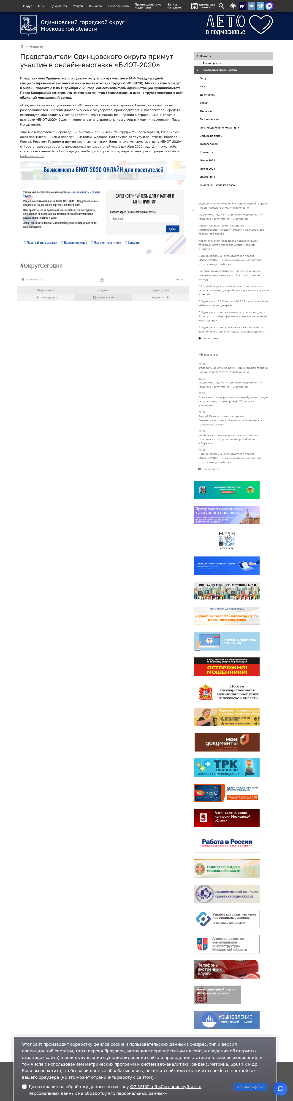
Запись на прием (174, 6)
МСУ (41, 6)
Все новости (211, 469)
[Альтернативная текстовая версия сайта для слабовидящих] (233, 6)
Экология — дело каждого (217, 185)
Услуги (78, 6)
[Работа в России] (227, 843)
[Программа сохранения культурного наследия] (227, 515)
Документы (59, 6)
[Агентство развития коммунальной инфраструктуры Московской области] (227, 944)
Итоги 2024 (207, 177)
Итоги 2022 (207, 160)
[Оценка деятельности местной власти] (227, 591)
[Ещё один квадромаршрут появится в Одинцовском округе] (160, 297)
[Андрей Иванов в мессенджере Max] (269, 6)
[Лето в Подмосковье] (222, 25)
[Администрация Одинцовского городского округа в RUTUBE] (242, 6)
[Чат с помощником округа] (281, 1088)
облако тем (210, 338)
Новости (36, 46)
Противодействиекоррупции (148, 6)
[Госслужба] (227, 540)
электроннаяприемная (207, 6)
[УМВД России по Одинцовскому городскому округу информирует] (227, 666)
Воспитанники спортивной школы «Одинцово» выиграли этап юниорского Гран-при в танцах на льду (229, 275)
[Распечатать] (102, 280)
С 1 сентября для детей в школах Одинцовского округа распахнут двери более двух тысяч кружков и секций (233, 290)
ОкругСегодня (43, 265)
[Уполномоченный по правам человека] (227, 894)
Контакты (206, 152)
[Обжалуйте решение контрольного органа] (227, 565)
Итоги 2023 (207, 168)
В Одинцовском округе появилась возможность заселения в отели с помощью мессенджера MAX (231, 329)
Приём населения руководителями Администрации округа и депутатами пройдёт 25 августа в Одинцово (233, 401)
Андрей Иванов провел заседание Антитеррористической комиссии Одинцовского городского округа (231, 229)
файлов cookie (109, 1044)
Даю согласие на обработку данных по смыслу (115, 1090)
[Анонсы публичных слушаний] (227, 641)
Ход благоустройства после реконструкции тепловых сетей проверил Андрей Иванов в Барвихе (228, 245)
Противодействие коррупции (219, 127)
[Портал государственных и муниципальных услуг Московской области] (227, 692)
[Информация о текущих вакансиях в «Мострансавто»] (227, 717)
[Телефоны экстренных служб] (227, 969)
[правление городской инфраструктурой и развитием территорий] (227, 616)
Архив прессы (212, 63)
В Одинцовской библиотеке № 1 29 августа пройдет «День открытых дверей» (233, 303)
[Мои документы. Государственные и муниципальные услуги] (227, 742)
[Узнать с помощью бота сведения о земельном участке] (227, 490)
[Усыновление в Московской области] (227, 1020)
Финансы (95, 6)
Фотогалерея (209, 144)
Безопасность (118, 6)
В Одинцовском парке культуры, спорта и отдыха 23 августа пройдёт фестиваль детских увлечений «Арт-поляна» (232, 316)
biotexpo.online (32, 156)
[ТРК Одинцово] (227, 767)
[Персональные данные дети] (227, 919)
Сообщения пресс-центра (220, 70)
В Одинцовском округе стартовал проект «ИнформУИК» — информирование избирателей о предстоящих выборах (230, 260)
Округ (27, 6)
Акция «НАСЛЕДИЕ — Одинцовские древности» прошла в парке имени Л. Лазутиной (230, 216)
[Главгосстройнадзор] (227, 868)
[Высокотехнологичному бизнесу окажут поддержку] (45, 297)
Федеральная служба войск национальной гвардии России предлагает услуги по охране (233, 205)
